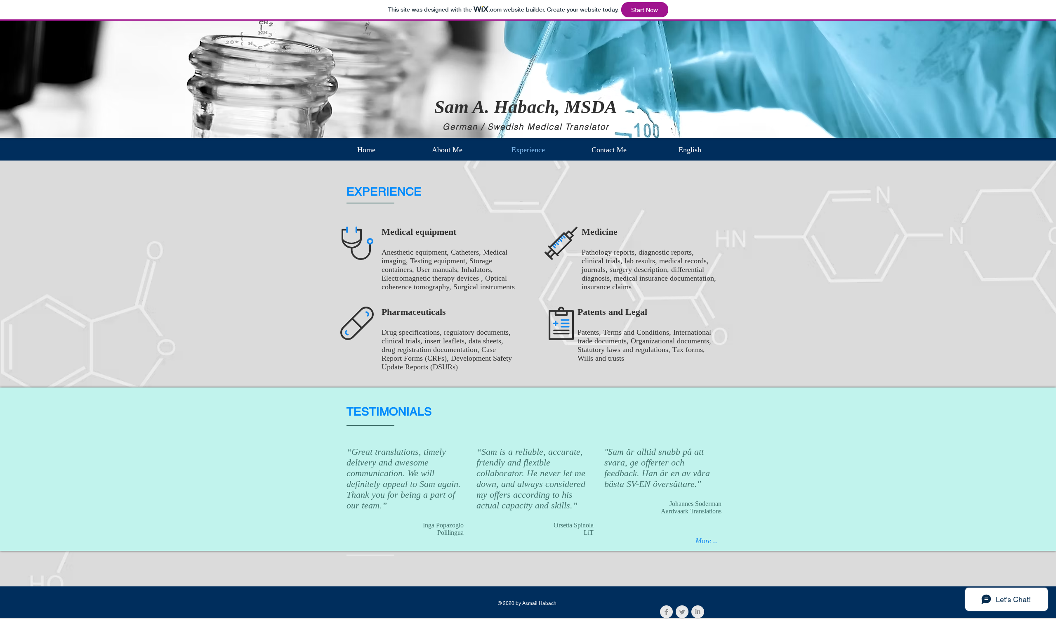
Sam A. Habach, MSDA (525, 107)
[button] (689, 150)
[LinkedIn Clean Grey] (697, 611)
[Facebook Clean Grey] (666, 611)
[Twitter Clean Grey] (682, 611)
